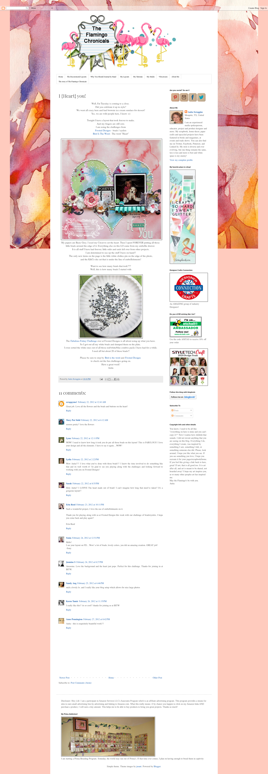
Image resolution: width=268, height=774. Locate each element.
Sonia (68, 537)
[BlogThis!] (109, 379)
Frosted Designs (103, 130)
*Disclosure (163, 76)
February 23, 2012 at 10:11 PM (90, 504)
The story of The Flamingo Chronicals (73, 81)
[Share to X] (112, 379)
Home (60, 76)
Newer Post (64, 677)
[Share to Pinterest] (118, 379)
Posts (176, 410)
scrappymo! (71, 402)
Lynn (68, 438)
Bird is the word (112, 357)
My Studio (151, 76)
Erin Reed (71, 504)
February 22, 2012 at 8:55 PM (86, 483)
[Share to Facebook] (115, 379)
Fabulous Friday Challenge (84, 340)
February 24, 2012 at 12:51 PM (86, 537)
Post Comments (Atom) (81, 682)
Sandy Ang (71, 583)
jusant (138, 766)
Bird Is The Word (101, 133)
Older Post (157, 677)
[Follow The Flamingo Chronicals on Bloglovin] (183, 398)
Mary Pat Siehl (73, 420)
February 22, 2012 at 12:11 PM (85, 438)
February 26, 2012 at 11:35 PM (93, 601)
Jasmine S (71, 562)
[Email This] (106, 379)
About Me (175, 76)
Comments (178, 415)
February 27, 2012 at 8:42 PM (96, 619)
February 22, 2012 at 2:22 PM (85, 459)
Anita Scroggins (195, 112)
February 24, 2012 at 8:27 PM (89, 562)
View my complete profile (181, 159)
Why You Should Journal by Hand (103, 76)
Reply (68, 410)
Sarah (69, 483)
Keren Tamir (72, 601)
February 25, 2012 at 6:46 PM (90, 583)
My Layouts (124, 76)
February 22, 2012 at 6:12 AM (94, 420)
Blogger (157, 766)
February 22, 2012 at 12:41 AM (92, 402)
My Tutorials (138, 76)
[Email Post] (101, 379)
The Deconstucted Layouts (77, 76)
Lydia (68, 459)
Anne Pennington (74, 619)
